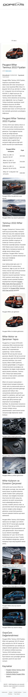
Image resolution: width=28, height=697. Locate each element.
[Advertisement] (14, 24)
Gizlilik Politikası (17, 692)
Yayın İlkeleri (17, 694)
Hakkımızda (4, 692)
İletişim (10, 692)
